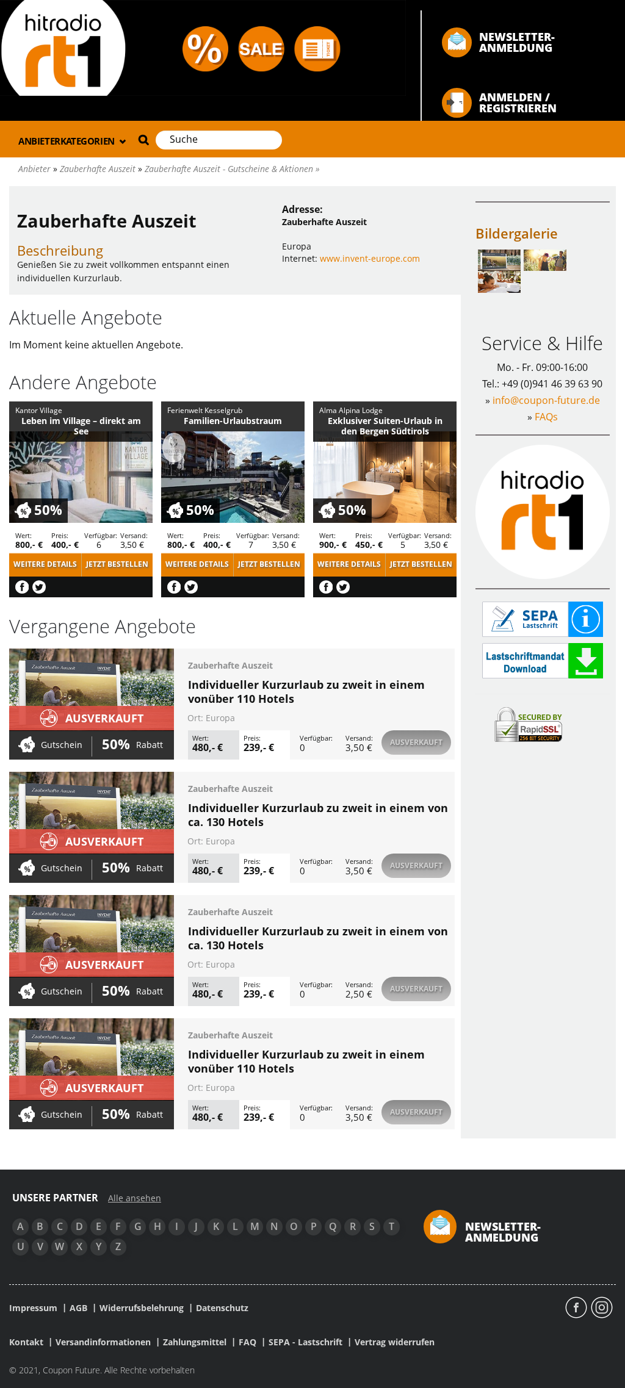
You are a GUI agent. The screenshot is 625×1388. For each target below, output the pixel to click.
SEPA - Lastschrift (305, 1342)
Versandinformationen (103, 1342)
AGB (78, 1308)
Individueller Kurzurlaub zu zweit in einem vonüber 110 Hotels (306, 691)
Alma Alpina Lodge (351, 410)
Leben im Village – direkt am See (81, 426)
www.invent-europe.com (370, 258)
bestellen (117, 564)
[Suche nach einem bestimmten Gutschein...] (142, 140)
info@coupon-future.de (546, 400)
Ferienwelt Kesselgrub (204, 410)
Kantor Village (38, 410)
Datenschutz (222, 1308)
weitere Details (45, 564)
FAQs (546, 416)
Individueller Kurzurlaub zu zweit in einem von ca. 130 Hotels (318, 814)
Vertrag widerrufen (395, 1342)
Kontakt (26, 1342)
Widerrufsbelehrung (141, 1308)
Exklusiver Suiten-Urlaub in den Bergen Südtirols (385, 426)
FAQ (247, 1342)
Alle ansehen (134, 1198)
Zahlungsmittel (194, 1342)
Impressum (33, 1308)
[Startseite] (203, 46)
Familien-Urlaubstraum (233, 420)
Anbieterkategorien (67, 141)
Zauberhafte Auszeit (230, 665)
